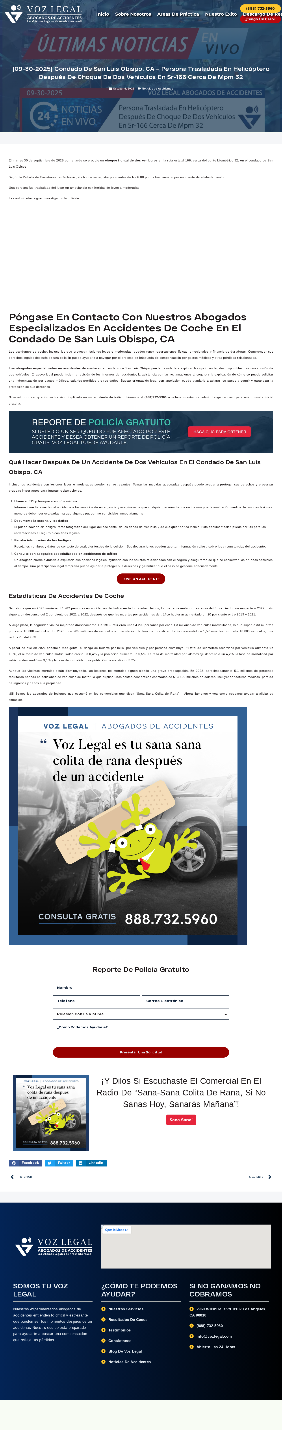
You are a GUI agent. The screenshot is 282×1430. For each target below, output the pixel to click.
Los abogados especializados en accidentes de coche (53, 368)
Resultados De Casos (127, 1320)
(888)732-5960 (156, 397)
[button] (25, 1163)
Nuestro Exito (221, 14)
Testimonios (119, 1330)
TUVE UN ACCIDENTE (141, 579)
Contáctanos (120, 1341)
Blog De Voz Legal (125, 1351)
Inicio (102, 14)
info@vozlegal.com (214, 1336)
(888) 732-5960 (210, 1326)
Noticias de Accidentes (157, 88)
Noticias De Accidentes (129, 1362)
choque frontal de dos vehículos (131, 160)
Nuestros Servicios (125, 1309)
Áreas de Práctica (178, 14)
